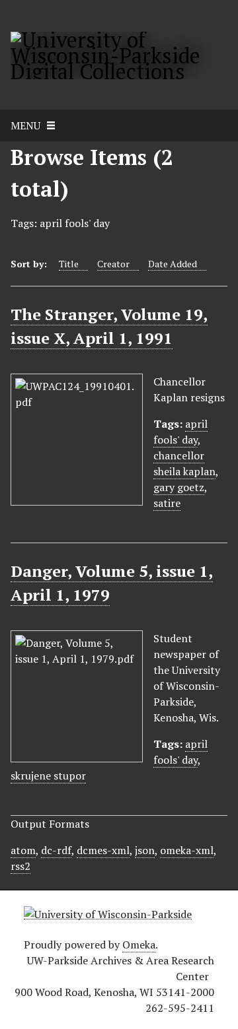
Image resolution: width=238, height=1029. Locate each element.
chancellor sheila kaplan (184, 463)
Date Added (172, 263)
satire (166, 503)
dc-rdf (56, 850)
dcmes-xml (103, 850)
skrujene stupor (48, 775)
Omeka (138, 944)
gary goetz (178, 487)
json (145, 850)
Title (69, 263)
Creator (113, 263)
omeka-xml (187, 850)
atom (23, 850)
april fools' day (180, 431)
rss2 (20, 866)
